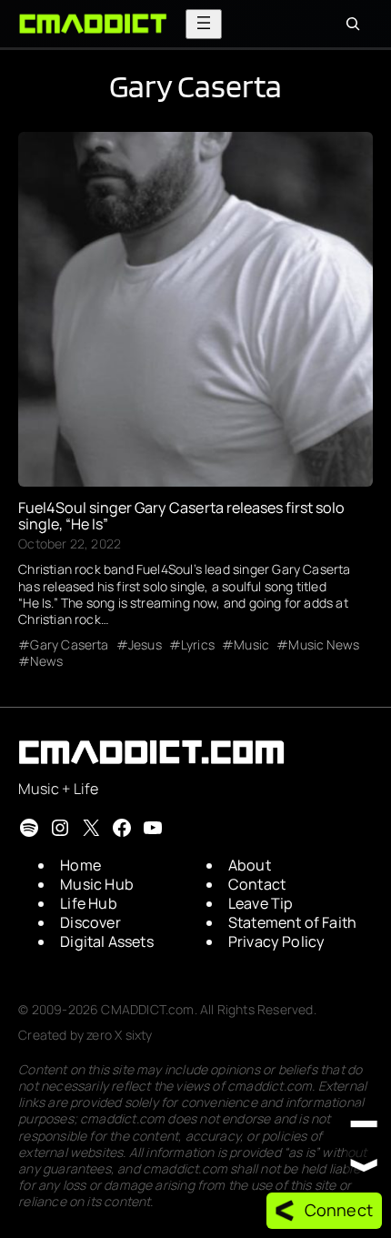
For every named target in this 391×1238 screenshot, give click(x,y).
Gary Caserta (69, 645)
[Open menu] (203, 24)
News (46, 661)
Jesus (145, 645)
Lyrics (198, 645)
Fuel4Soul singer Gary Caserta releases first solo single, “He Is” (181, 516)
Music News (323, 645)
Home (80, 865)
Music (251, 645)
